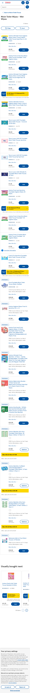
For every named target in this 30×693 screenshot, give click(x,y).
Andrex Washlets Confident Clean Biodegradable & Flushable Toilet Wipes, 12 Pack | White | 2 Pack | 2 (18, 468)
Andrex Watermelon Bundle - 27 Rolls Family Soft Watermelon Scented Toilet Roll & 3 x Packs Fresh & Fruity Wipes (18, 384)
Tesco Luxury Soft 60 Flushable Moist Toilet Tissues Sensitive (18, 139)
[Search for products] (27, 7)
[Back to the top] (15, 559)
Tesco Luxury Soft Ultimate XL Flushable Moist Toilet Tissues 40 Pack (17, 173)
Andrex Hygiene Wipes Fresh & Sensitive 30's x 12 (18, 307)
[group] (11, 589)
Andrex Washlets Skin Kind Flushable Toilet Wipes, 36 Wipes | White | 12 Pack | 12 (17, 433)
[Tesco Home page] (8, 2)
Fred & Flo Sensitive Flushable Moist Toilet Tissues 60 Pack (18, 256)
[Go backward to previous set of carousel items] (23, 610)
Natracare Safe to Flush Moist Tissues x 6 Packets (17, 539)
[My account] (23, 2)
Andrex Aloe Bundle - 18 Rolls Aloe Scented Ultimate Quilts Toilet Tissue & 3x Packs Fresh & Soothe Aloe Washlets (18, 409)
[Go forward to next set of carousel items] (26, 610)
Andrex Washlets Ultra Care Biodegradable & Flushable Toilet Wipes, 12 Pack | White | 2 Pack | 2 (18, 504)
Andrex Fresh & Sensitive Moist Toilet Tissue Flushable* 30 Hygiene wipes (18, 217)
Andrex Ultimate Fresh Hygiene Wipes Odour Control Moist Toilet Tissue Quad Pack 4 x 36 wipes (18, 38)
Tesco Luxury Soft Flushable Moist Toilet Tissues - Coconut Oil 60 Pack (18, 121)
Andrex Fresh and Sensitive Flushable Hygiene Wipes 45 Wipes (17, 191)
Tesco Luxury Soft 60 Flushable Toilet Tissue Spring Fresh (18, 156)
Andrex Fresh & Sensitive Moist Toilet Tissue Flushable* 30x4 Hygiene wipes (18, 57)
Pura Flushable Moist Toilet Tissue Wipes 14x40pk (17, 283)
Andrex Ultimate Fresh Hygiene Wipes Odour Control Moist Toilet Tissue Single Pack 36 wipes (18, 76)
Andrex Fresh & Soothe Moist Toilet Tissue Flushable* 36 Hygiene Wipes (17, 236)
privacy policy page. (23, 660)
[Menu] (2, 2)
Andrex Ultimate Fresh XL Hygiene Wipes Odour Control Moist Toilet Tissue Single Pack (18, 103)
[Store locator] (27, 2)
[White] (10, 438)
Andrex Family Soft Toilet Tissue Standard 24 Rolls (9, 584)
